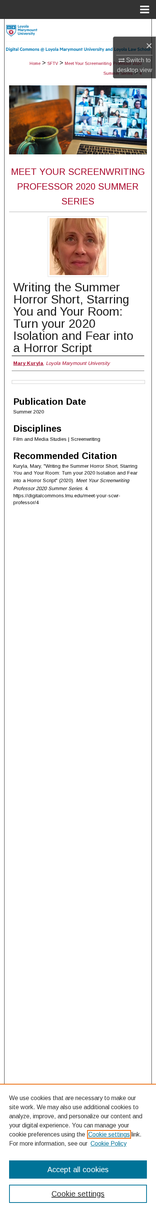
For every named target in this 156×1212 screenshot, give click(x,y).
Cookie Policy (108, 1143)
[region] (78, 1148)
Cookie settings (109, 1134)
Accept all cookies (78, 1169)
